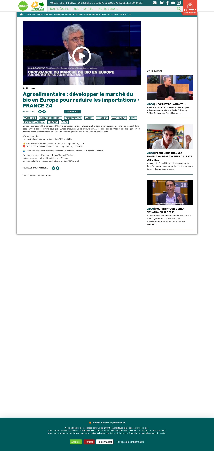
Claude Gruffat (72, 111)
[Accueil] (21, 14)
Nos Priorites (83, 9)
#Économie (29, 118)
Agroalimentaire (73, 118)
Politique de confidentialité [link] (130, 442)
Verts (64, 122)
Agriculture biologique (50, 118)
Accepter (75, 442)
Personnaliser (105, 442)
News (132, 118)
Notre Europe (108, 9)
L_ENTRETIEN (118, 118)
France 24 (102, 118)
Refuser (89, 442)
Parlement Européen (34, 122)
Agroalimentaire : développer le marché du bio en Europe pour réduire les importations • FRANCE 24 (81, 100)
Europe (89, 118)
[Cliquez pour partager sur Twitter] (40, 111)
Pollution (31, 14)
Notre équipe (59, 9)
